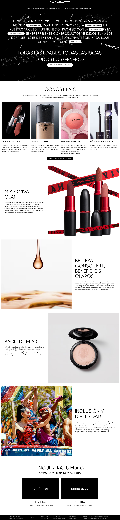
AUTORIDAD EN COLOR (34, 25)
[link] (60, 65)
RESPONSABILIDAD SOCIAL (16, 33)
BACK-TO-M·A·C (75, 41)
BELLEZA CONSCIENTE (96, 29)
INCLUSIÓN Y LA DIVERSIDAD (94, 25)
